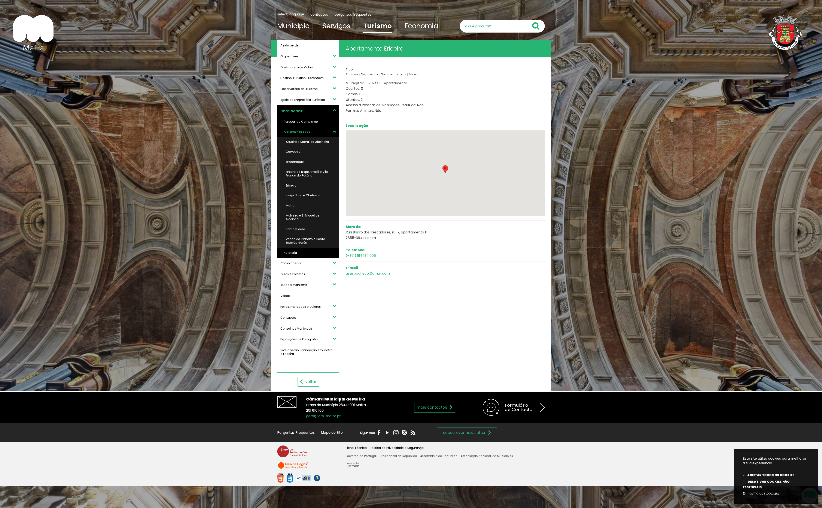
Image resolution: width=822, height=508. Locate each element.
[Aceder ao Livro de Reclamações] (292, 453)
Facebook (379, 432)
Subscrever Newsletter (464, 432)
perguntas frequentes (352, 14)
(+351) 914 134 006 (361, 255)
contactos (319, 14)
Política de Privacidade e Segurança (397, 448)
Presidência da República (398, 456)
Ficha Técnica (356, 448)
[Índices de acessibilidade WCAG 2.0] (298, 477)
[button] (445, 169)
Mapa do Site (332, 432)
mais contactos (432, 407)
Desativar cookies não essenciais (766, 484)
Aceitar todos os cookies (771, 475)
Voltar (310, 381)
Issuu (404, 432)
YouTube (387, 432)
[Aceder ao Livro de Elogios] (293, 467)
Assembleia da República (438, 456)
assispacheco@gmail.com (368, 273)
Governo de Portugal (361, 456)
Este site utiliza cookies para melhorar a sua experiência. (775, 476)
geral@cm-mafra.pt (323, 416)
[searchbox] (502, 26)
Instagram (396, 432)
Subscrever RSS (413, 432)
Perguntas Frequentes (296, 432)
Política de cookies (763, 494)
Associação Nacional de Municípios (487, 456)
